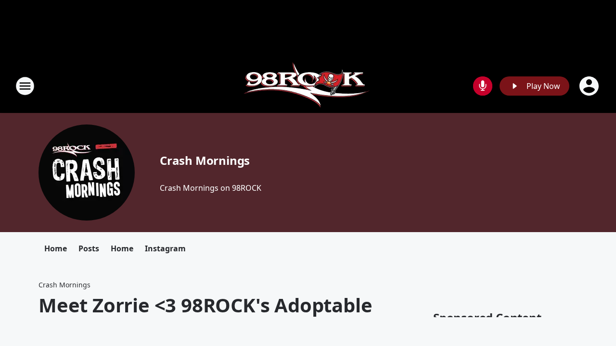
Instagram (165, 248)
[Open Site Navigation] (25, 86)
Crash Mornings (205, 160)
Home (55, 248)
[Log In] (590, 86)
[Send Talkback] (482, 86)
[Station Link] (308, 86)
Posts (88, 248)
